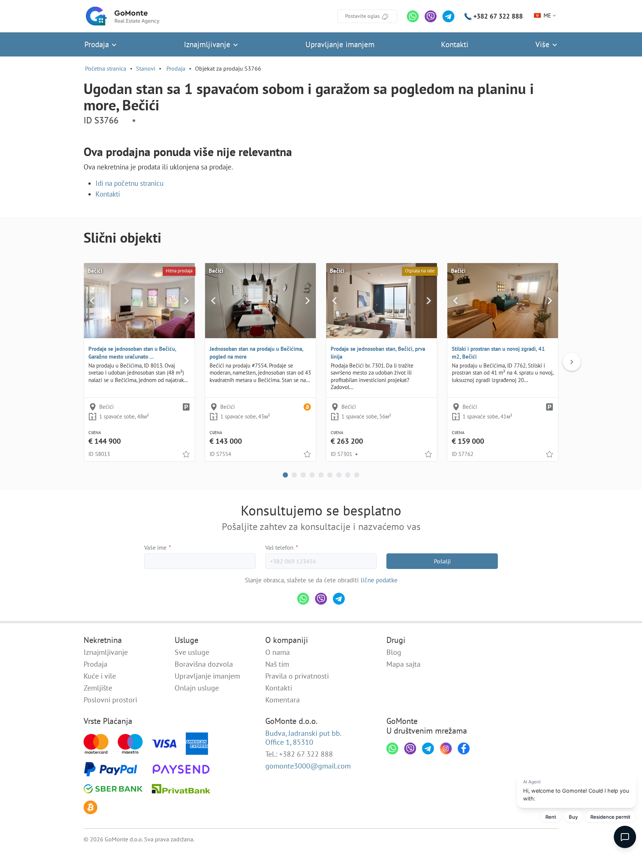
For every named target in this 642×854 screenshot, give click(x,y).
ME (547, 15)
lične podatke (379, 580)
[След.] (572, 362)
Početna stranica (105, 68)
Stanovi (145, 68)
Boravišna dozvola (204, 664)
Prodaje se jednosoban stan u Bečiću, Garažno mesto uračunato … (132, 352)
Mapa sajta (403, 664)
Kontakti (454, 44)
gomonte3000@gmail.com (308, 766)
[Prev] (92, 300)
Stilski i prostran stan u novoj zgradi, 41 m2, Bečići (498, 352)
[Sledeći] (186, 300)
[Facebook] (464, 748)
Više (543, 44)
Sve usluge (192, 652)
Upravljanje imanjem (339, 44)
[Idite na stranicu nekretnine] (139, 300)
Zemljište (98, 687)
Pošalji (442, 561)
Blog (393, 652)
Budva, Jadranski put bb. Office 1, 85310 (303, 737)
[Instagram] (446, 748)
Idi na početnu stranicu (129, 183)
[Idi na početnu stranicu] (123, 16)
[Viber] (431, 16)
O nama (277, 652)
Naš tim (277, 664)
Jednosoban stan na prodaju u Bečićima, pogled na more (256, 352)
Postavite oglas (362, 16)
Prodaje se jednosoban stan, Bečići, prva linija (378, 352)
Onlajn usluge (197, 687)
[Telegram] (448, 16)
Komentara (282, 699)
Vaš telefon (281, 547)
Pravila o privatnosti (297, 676)
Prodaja (97, 44)
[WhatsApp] (413, 16)
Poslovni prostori (110, 699)
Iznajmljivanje (208, 44)
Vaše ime (157, 547)
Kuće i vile (100, 676)
